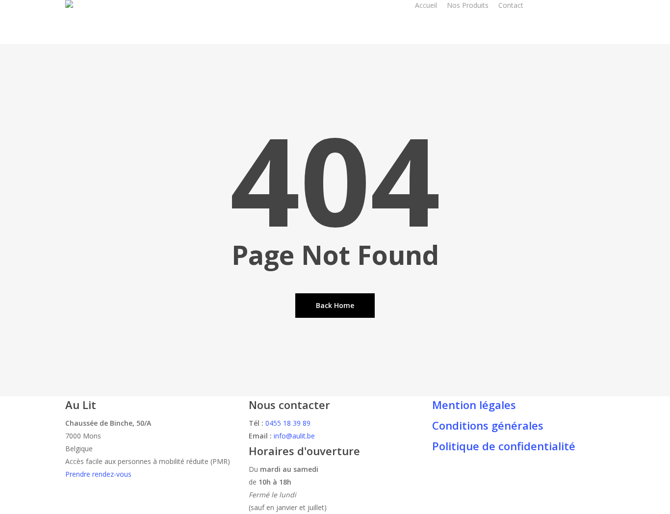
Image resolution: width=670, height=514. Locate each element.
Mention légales (474, 404)
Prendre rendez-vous (98, 474)
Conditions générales (487, 425)
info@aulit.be (294, 435)
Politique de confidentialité (503, 445)
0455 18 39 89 (287, 423)
